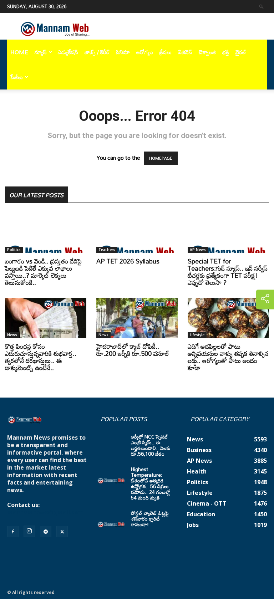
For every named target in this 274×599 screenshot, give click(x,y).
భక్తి (225, 52)
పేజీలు (16, 77)
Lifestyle (197, 334)
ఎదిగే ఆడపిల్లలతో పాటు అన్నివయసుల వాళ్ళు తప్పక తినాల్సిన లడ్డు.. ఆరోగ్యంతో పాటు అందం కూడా (228, 357)
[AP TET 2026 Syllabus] (137, 233)
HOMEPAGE (160, 158)
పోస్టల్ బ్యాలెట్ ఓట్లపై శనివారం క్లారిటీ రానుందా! (150, 518)
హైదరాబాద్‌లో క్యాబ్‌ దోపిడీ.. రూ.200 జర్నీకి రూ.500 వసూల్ (132, 350)
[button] (261, 6)
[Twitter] (62, 531)
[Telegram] (45, 531)
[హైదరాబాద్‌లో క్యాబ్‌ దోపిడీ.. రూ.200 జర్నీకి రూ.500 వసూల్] (137, 318)
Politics (14, 249)
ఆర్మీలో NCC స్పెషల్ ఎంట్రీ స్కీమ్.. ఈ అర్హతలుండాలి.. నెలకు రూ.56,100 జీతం (151, 445)
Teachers (106, 249)
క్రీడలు (165, 52)
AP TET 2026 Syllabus (127, 261)
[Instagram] (29, 531)
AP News (198, 249)
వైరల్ (240, 52)
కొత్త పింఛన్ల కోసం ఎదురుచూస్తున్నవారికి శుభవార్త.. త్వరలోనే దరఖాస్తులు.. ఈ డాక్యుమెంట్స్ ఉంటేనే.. (40, 357)
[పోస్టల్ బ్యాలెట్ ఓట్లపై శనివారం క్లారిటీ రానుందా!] (111, 520)
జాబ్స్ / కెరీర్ (97, 52)
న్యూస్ (41, 52)
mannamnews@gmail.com (45, 512)
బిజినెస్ (185, 52)
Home (19, 52)
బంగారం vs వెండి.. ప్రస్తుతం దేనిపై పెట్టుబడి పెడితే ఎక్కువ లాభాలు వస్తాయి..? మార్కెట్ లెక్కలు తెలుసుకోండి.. (43, 272)
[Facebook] (13, 531)
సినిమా (123, 52)
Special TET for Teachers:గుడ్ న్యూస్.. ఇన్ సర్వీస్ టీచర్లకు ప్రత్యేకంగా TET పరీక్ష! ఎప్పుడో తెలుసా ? (228, 272)
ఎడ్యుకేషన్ (68, 52)
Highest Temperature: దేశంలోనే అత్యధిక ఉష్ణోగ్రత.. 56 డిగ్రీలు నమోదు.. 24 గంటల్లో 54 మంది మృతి (150, 483)
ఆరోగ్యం (144, 52)
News (12, 334)
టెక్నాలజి (207, 52)
